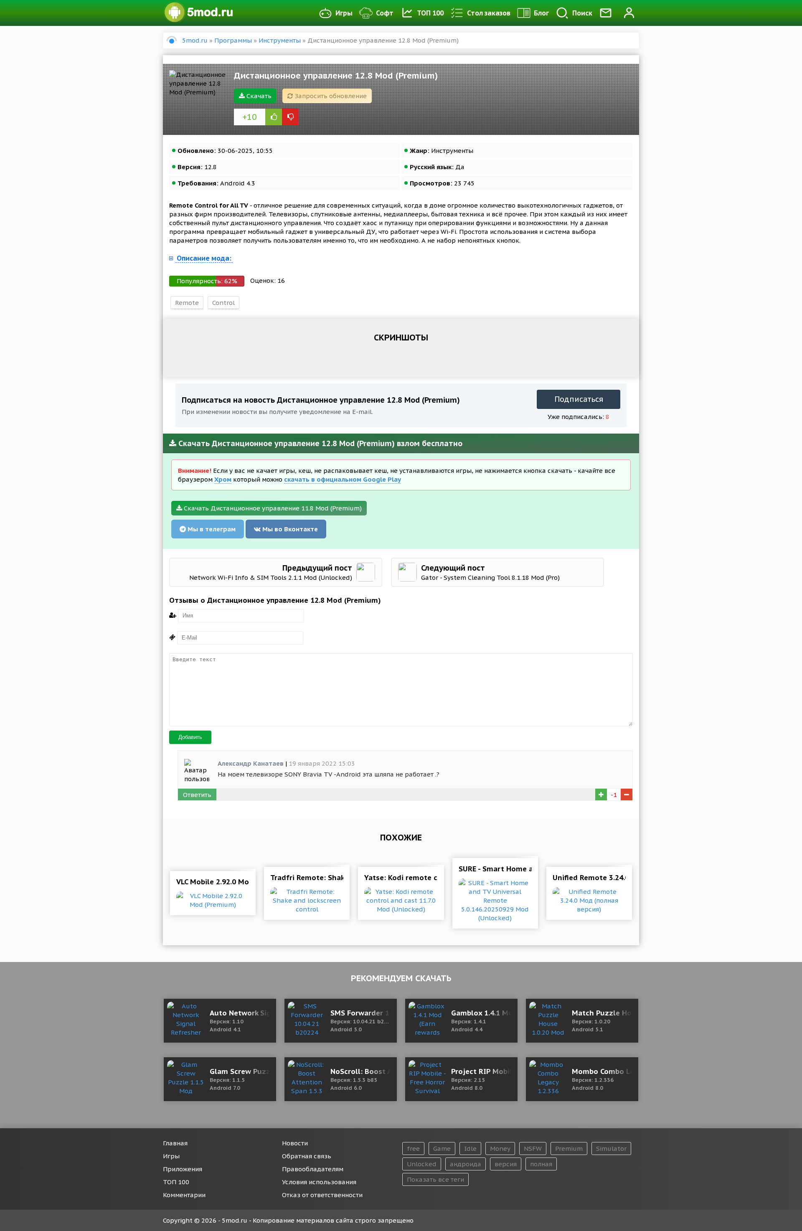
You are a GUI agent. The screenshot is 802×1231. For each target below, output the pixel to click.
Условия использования (319, 1182)
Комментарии (184, 1195)
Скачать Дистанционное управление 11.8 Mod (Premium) (272, 508)
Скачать (258, 96)
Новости (295, 1143)
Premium (569, 1148)
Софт (384, 13)
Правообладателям (312, 1169)
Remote (187, 303)
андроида (465, 1164)
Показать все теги (435, 1179)
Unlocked (422, 1164)
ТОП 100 (430, 13)
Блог (541, 13)
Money (500, 1148)
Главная (175, 1143)
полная (541, 1164)
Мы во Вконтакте (289, 529)
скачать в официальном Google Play (342, 479)
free (413, 1148)
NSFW (533, 1148)
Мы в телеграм (211, 529)
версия (506, 1164)
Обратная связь (306, 1156)
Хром (222, 479)
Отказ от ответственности (322, 1195)
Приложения (182, 1169)
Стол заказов (488, 13)
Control (223, 303)
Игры (344, 13)
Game (442, 1148)
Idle (470, 1148)
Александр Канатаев (251, 763)
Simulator (611, 1148)
